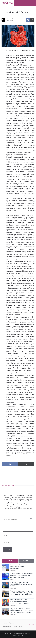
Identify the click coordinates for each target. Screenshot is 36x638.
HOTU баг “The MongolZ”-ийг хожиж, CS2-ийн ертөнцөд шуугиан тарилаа (21, 584)
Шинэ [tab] (10, 561)
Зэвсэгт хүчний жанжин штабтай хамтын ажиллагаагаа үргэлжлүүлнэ (21, 566)
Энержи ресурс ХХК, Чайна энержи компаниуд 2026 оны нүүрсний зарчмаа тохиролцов (21, 575)
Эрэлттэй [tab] (26, 561)
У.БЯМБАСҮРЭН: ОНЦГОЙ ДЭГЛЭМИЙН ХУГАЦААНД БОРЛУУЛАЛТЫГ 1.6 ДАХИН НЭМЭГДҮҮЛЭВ (19, 601)
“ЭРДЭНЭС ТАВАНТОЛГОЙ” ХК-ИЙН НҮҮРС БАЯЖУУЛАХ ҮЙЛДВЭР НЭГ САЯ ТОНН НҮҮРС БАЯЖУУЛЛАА (21, 592)
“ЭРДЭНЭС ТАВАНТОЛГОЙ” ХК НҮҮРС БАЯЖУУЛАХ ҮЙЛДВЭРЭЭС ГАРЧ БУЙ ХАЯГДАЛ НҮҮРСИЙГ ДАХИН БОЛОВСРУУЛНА (21, 610)
